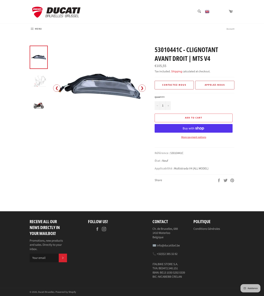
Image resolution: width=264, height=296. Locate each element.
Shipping (176, 71)
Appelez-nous (215, 85)
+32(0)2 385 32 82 (167, 254)
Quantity (160, 97)
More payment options (193, 137)
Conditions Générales (206, 229)
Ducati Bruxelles (46, 292)
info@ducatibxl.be (168, 245)
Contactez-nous (174, 85)
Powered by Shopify (65, 292)
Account (230, 29)
